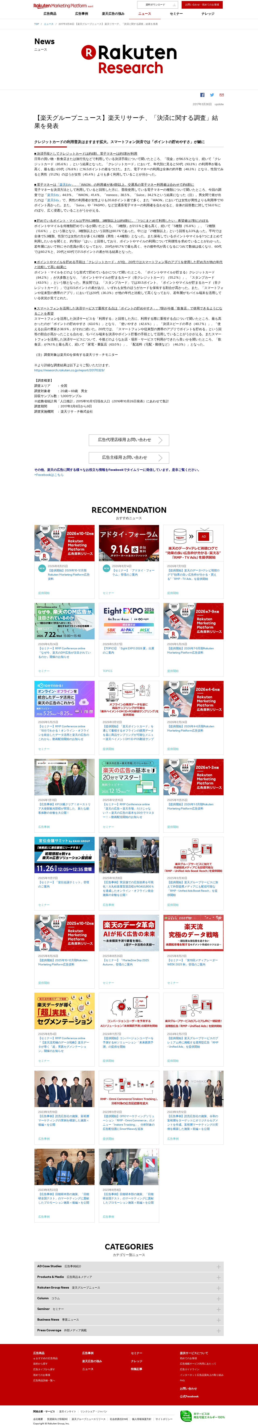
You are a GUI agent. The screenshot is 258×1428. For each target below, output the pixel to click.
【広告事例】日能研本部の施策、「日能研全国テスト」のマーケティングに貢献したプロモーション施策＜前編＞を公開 (128, 1198)
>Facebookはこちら (49, 475)
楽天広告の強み (92, 1361)
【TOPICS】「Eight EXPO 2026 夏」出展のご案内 (128, 650)
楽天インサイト (67, 1411)
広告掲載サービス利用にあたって (198, 1364)
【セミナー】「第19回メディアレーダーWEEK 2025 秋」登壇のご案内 (192, 962)
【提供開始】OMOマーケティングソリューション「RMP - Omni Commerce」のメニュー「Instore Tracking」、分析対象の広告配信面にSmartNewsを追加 (129, 1123)
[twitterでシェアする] (212, 95)
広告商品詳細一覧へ (44, 1380)
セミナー (136, 1353)
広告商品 (39, 1353)
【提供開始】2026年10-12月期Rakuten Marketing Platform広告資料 (69, 575)
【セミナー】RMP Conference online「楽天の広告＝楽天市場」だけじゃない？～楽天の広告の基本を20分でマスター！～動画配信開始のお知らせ (128, 811)
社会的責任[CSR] (119, 1419)
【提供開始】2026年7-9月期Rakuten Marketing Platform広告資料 (190, 650)
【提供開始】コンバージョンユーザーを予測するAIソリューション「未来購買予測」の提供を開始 (128, 1042)
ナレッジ (136, 1361)
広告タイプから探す (44, 1369)
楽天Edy (65, 185)
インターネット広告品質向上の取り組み (202, 1375)
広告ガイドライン (189, 1369)
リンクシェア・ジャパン (93, 1411)
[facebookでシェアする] (202, 95)
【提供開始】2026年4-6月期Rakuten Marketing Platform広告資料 (190, 728)
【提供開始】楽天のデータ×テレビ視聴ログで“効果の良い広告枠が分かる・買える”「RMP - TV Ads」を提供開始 (193, 575)
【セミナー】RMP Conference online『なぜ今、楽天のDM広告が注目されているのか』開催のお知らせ (64, 653)
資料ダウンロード (155, 5)
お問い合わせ (188, 1389)
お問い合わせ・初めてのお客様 (202, 5)
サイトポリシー (164, 1419)
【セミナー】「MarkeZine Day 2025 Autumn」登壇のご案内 (126, 962)
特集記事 (136, 1369)
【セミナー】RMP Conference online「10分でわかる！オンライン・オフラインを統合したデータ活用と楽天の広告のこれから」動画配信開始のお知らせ (63, 733)
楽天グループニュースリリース (89, 1419)
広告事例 (88, 1353)
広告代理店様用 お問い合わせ (124, 440)
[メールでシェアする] (222, 95)
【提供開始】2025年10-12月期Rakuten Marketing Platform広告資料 (62, 962)
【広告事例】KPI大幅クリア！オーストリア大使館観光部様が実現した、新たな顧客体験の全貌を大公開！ (64, 809)
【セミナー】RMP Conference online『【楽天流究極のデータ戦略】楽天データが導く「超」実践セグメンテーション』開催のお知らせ (63, 1045)
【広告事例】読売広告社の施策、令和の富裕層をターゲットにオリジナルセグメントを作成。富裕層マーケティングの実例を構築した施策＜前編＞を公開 (192, 1123)
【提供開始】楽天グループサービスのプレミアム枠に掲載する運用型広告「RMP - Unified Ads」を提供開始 (192, 1042)
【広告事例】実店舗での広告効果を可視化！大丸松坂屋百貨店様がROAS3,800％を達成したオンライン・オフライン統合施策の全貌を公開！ (128, 889)
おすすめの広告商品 (47, 1358)
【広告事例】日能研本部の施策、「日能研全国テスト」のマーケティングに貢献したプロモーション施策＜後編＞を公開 (63, 1198)
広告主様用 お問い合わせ (124, 458)
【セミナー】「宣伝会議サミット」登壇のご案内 (63, 884)
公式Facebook (189, 1396)
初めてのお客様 (41, 1375)
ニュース (88, 1369)
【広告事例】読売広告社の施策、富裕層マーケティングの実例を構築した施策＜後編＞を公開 (63, 1120)
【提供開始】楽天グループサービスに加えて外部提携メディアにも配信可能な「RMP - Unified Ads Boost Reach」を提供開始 (192, 889)
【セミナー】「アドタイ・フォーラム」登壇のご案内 (133, 572)
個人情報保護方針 (141, 1419)
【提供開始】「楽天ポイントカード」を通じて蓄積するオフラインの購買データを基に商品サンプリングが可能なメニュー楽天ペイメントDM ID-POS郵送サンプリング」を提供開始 (128, 733)
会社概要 (38, 1419)
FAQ (182, 1380)
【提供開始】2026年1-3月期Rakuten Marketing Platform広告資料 (190, 806)
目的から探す (40, 1364)
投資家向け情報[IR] (57, 1419)
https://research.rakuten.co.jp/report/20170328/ (69, 370)
